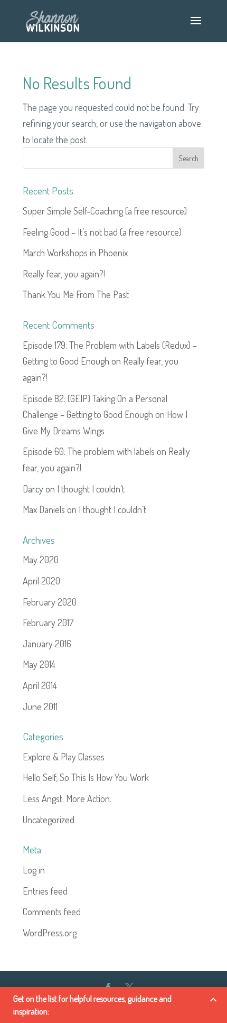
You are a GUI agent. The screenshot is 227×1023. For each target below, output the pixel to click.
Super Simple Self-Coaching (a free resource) (105, 211)
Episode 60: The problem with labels (89, 451)
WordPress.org (50, 932)
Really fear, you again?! (64, 274)
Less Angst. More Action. (67, 798)
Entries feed (45, 891)
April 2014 (40, 685)
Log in (34, 870)
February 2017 (48, 622)
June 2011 (40, 706)
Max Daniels (44, 509)
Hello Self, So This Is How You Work (86, 777)
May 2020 (41, 559)
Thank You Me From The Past (76, 294)
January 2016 (47, 643)
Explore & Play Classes (64, 756)
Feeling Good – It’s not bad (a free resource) (102, 232)
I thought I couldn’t (91, 489)
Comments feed (52, 911)
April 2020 (41, 581)
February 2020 (50, 602)
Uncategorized (48, 819)
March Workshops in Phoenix (75, 252)
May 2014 (39, 664)
